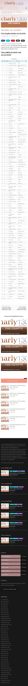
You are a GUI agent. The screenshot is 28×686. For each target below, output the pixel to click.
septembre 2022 (5, 624)
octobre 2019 (4, 682)
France (3, 347)
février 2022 (4, 639)
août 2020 (3, 676)
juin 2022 (3, 631)
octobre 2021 (4, 647)
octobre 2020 (4, 672)
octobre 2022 (4, 622)
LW (4, 61)
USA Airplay (17, 30)
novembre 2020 (4, 670)
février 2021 (4, 664)
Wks (7, 61)
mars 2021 (3, 662)
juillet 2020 (3, 678)
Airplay (3, 365)
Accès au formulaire (10, 589)
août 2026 (3, 600)
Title (18, 61)
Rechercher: (14, 59)
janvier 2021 (4, 666)
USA (12, 30)
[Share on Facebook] (3, 41)
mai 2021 (3, 657)
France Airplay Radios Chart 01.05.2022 (10, 351)
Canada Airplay (16, 486)
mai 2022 (3, 633)
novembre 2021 (4, 645)
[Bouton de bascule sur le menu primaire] (1, 8)
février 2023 (4, 614)
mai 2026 (3, 606)
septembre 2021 (5, 649)
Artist (9, 61)
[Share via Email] (18, 41)
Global (11, 471)
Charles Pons (5, 36)
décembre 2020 (4, 668)
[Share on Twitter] (8, 41)
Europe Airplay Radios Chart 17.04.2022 (10, 333)
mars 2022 (3, 637)
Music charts (5, 30)
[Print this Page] (23, 41)
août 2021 (3, 651)
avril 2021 (3, 660)
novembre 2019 (4, 680)
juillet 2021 (3, 653)
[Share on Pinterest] (13, 41)
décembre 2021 (4, 643)
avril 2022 (3, 635)
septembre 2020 (5, 674)
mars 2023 (3, 612)
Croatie (7, 365)
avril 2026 (3, 608)
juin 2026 (3, 604)
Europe (9, 329)
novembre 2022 (4, 620)
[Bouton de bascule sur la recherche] (26, 8)
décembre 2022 (4, 618)
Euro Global (12, 504)
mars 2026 (3, 610)
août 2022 (3, 626)
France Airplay (8, 347)
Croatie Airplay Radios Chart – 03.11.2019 (11, 369)
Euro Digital (12, 513)
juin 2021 (3, 655)
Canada (11, 486)
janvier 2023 (4, 616)
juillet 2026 (3, 602)
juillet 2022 (3, 628)
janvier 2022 (4, 641)
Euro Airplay (5, 329)
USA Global (22, 471)
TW (2, 61)
